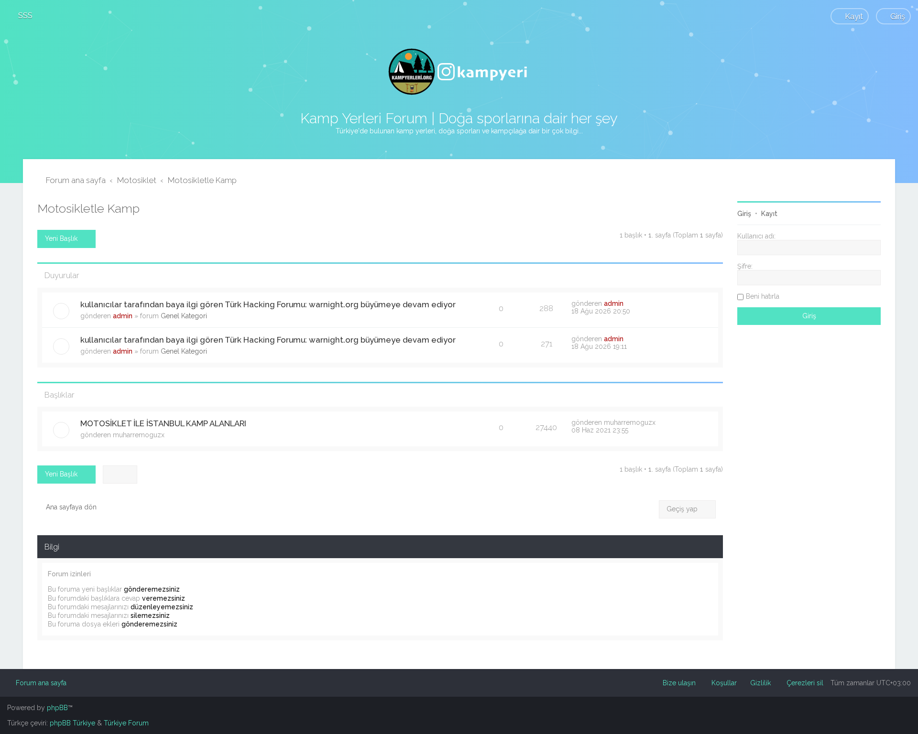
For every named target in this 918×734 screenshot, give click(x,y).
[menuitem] (21, 15)
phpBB (57, 708)
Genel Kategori (184, 316)
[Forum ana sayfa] (459, 72)
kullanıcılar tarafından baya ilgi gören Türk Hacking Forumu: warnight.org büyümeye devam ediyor (268, 304)
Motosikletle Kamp (88, 208)
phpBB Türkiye (72, 723)
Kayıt (769, 213)
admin (122, 316)
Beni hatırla (762, 296)
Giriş (744, 213)
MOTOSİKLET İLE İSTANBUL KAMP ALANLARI (163, 423)
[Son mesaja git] (628, 303)
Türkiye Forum (126, 723)
